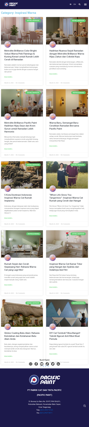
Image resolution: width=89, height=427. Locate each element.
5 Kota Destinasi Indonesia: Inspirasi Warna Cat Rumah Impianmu (18, 198)
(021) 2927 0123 (46, 410)
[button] (79, 4)
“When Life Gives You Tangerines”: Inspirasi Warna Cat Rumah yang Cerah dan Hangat (66, 198)
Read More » (8, 77)
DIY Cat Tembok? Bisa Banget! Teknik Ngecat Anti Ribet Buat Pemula (64, 336)
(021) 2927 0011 (46, 413)
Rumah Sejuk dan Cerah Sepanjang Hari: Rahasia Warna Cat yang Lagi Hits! (20, 267)
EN (75, 4)
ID (70, 4)
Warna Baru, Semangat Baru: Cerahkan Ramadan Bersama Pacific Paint (64, 126)
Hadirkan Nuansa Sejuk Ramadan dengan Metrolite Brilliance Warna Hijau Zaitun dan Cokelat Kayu (66, 53)
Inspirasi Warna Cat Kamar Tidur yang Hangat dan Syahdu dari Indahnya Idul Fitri (65, 267)
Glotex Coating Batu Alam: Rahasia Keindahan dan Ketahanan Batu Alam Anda (22, 336)
